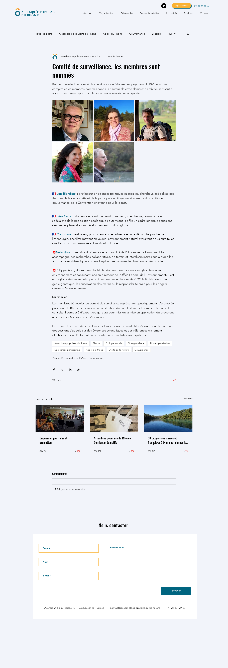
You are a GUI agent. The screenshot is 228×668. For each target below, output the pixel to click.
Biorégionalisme (136, 343)
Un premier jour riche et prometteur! (53, 440)
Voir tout (188, 398)
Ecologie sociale (113, 343)
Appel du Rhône (113, 33)
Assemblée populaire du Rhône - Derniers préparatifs (112, 440)
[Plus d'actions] (174, 56)
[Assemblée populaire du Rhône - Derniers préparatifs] (114, 418)
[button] (188, 33)
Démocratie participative (67, 349)
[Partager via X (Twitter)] (62, 369)
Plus (170, 33)
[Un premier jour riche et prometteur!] (60, 418)
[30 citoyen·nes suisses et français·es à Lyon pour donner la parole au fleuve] (168, 418)
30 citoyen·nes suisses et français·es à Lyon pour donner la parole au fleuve (167, 440)
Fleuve (96, 343)
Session (156, 33)
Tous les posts (44, 33)
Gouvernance (137, 33)
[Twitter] (163, 5)
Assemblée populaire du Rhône (77, 33)
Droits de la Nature (119, 349)
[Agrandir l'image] (72, 120)
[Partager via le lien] (78, 369)
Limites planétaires (160, 343)
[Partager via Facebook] (53, 369)
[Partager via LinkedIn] (70, 369)
